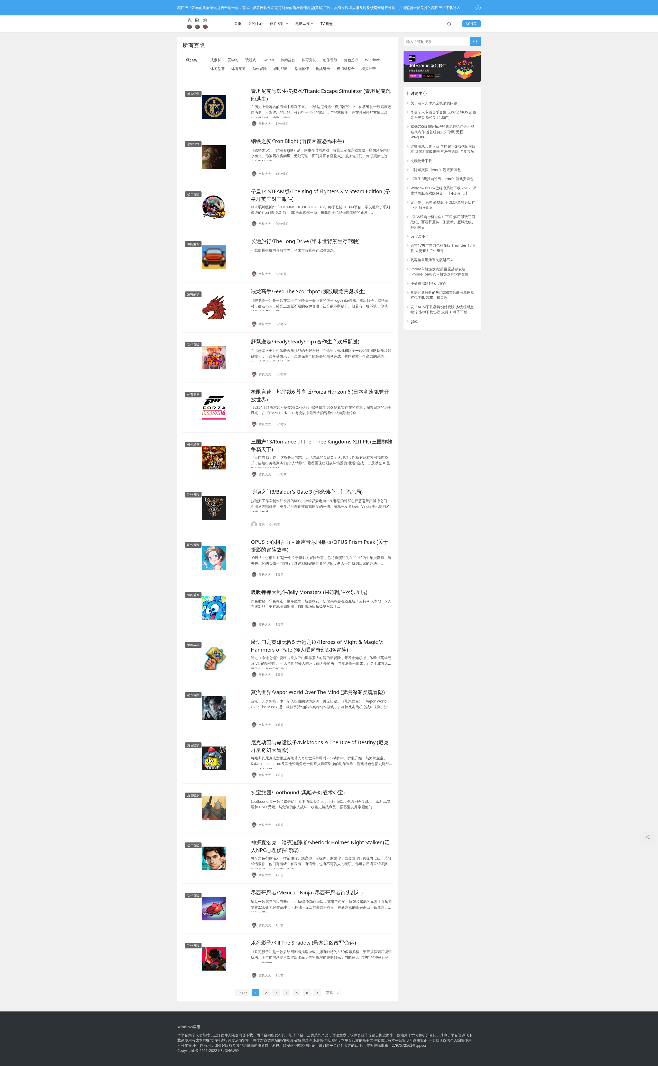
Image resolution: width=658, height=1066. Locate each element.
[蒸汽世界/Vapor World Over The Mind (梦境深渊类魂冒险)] (214, 708)
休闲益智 (288, 59)
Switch (268, 59)
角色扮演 (351, 59)
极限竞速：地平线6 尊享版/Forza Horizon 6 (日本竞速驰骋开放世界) (320, 395)
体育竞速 (238, 68)
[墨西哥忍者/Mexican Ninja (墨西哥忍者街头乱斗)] (214, 908)
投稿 (473, 23)
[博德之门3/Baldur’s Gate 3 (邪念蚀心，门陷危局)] (214, 508)
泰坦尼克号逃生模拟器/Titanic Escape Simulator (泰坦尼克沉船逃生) (321, 94)
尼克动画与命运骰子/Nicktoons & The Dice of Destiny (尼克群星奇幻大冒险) (320, 746)
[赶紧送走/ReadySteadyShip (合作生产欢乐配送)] (214, 357)
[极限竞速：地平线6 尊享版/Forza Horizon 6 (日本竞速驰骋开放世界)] (214, 408)
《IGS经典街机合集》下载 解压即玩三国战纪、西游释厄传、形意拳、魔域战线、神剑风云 (442, 222)
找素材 (215, 59)
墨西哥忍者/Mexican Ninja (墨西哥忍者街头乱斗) (307, 892)
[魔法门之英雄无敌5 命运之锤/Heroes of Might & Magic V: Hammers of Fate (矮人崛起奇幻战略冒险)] (214, 658)
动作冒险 (330, 59)
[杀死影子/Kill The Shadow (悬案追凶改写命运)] (214, 959)
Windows (373, 59)
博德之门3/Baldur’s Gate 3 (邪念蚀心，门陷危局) (307, 491)
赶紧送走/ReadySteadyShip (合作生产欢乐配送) (305, 341)
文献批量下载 (421, 160)
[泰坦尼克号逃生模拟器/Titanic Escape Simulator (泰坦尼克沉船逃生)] (214, 107)
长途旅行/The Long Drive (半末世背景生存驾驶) (305, 241)
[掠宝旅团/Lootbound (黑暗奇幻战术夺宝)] (214, 808)
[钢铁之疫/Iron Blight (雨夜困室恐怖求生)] (214, 157)
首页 (237, 23)
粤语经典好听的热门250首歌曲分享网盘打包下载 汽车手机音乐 (442, 295)
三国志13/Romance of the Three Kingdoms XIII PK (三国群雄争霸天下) (321, 445)
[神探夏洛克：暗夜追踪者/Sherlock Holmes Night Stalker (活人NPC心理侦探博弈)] (214, 858)
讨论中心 (256, 23)
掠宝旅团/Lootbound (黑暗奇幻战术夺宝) (298, 792)
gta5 (414, 321)
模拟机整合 (346, 68)
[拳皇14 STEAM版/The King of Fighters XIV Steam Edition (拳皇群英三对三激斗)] (214, 207)
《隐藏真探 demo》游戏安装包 (435, 169)
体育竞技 (309, 59)
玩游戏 (250, 59)
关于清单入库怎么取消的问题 (433, 103)
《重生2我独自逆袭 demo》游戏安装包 (442, 178)
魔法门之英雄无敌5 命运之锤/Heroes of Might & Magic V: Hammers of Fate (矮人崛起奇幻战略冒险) (317, 645)
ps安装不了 (419, 236)
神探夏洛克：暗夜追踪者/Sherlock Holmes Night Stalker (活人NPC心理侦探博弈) (320, 846)
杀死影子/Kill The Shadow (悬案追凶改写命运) (303, 942)
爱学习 (233, 59)
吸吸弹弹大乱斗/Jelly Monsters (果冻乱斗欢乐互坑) (309, 592)
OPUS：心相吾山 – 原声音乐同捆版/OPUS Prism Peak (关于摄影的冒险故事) (319, 545)
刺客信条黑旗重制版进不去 (432, 259)
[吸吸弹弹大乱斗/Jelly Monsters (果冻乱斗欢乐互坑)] (214, 608)
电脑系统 (302, 23)
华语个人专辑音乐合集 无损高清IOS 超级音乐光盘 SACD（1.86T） (443, 115)
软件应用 (277, 23)
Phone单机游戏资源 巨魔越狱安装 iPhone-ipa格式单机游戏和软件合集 (439, 271)
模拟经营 (368, 68)
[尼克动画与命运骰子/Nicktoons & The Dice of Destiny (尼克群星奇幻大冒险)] (214, 758)
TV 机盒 (327, 23)
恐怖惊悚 (302, 68)
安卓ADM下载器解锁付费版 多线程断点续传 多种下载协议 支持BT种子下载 (442, 309)
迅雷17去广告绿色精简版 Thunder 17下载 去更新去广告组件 (442, 248)
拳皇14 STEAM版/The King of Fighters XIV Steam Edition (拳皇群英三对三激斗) (320, 195)
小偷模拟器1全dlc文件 (428, 283)
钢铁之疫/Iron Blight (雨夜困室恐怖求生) (297, 141)
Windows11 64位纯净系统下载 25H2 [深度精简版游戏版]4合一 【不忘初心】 (443, 190)
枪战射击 (323, 68)
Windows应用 (188, 1027)
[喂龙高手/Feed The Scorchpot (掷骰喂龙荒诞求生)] (214, 307)
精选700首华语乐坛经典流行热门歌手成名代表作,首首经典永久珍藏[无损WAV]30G (442, 131)
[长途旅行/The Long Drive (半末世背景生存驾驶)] (214, 257)
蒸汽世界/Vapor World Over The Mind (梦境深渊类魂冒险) (318, 692)
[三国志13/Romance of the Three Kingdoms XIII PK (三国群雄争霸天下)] (214, 457)
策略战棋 (193, 294)
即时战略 (280, 68)
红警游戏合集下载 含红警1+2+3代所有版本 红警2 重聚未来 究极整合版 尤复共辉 (443, 149)
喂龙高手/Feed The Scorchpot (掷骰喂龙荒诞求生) (308, 291)
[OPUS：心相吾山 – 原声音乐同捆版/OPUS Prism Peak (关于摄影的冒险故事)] (214, 558)
